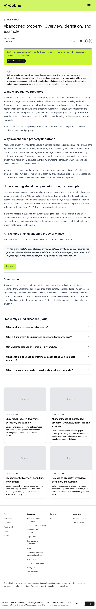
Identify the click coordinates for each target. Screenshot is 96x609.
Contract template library (36, 525)
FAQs (5, 531)
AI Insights (31, 568)
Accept (89, 604)
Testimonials (8, 527)
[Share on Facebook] (86, 41)
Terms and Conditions (81, 518)
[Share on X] (81, 41)
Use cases (8, 518)
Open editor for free (15, 61)
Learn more (65, 605)
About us (53, 518)
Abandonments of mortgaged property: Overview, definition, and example (71, 423)
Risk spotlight (32, 559)
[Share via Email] (90, 41)
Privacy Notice (78, 523)
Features (7, 523)
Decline (78, 604)
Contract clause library (35, 563)
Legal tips (30, 548)
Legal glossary (13, 20)
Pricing (6, 535)
